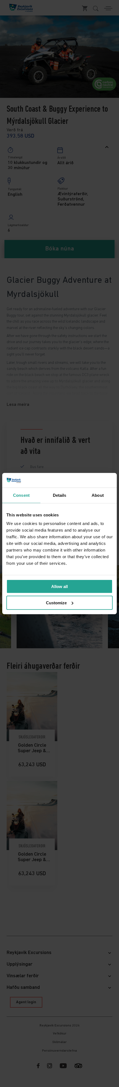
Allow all (59, 586)
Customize (56, 602)
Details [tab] (59, 495)
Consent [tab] (21, 495)
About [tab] (98, 495)
